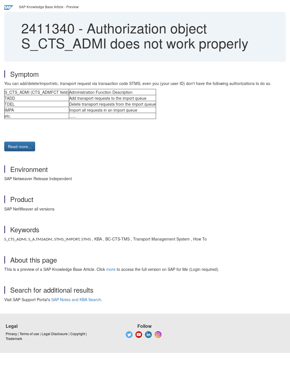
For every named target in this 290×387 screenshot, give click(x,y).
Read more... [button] (19, 146)
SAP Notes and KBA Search (76, 299)
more (111, 269)
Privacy (11, 333)
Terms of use (29, 333)
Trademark (14, 338)
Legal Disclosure (55, 333)
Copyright (77, 333)
